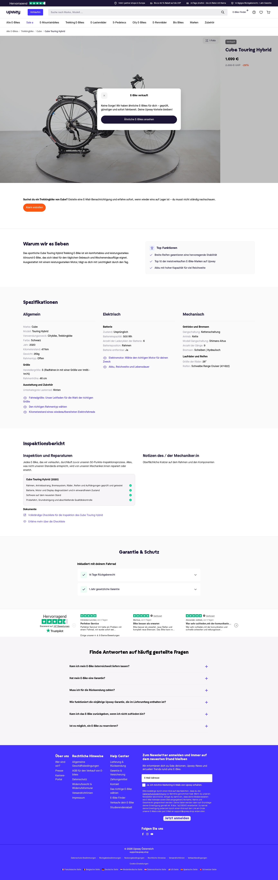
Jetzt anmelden (177, 818)
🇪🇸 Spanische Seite (189, 870)
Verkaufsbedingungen (197, 858)
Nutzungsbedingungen (134, 858)
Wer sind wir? (60, 764)
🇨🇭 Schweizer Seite (208, 870)
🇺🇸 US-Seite (173, 870)
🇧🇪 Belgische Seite (91, 870)
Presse (59, 771)
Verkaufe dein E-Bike (122, 803)
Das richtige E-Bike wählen (121, 791)
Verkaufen (35, 12)
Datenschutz (79, 779)
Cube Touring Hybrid (55, 31)
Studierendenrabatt (121, 807)
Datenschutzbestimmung (154, 794)
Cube (39, 31)
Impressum (78, 798)
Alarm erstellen (34, 207)
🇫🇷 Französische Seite (71, 870)
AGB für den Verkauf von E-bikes (87, 773)
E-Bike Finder (239, 12)
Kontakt (114, 784)
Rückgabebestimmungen (110, 858)
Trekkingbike (27, 31)
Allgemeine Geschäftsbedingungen (85, 764)
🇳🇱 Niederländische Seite (131, 870)
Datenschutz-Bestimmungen (83, 858)
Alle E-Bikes (12, 31)
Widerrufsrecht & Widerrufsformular (82, 786)
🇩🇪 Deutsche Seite (110, 870)
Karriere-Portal (60, 777)
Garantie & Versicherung (117, 773)
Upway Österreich (143, 849)
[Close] (141, 2)
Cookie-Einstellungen (139, 864)
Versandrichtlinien (82, 793)
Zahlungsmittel (118, 779)
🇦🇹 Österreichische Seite (155, 870)
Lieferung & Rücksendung (118, 764)
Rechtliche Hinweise (157, 858)
